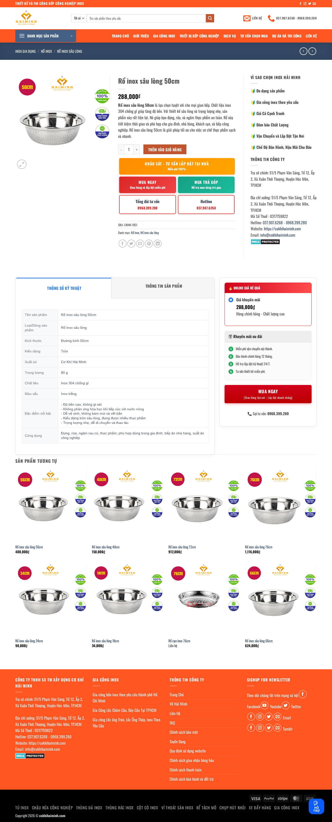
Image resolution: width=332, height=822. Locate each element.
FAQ (172, 723)
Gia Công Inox (164, 35)
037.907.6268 (273, 222)
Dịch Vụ (230, 35)
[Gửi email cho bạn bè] (140, 244)
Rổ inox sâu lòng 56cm (29, 547)
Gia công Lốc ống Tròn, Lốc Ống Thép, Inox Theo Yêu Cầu (126, 723)
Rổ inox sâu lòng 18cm (105, 641)
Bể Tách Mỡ (206, 808)
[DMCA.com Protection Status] (265, 241)
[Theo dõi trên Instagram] (305, 4)
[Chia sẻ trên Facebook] (123, 244)
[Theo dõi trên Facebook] (300, 4)
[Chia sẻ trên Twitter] (131, 244)
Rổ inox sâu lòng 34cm (29, 641)
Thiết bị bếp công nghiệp (199, 35)
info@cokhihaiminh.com (277, 235)
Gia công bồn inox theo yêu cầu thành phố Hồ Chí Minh (125, 698)
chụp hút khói (232, 808)
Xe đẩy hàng (260, 808)
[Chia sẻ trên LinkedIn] (158, 244)
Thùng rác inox (119, 808)
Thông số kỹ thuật (64, 288)
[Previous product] (312, 51)
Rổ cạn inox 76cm (179, 641)
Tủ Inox (22, 808)
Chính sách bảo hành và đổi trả (192, 779)
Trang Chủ (120, 35)
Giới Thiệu (141, 35)
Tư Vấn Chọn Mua (254, 35)
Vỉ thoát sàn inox (177, 808)
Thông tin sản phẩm (164, 286)
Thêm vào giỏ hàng (165, 149)
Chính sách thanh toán (185, 770)
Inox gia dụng (25, 51)
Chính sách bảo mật (184, 732)
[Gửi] (210, 18)
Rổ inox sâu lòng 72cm (182, 547)
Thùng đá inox (89, 808)
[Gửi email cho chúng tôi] (314, 4)
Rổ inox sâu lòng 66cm (259, 641)
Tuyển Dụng (178, 741)
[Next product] (303, 51)
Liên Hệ (311, 35)
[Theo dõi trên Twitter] (309, 4)
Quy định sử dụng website (188, 751)
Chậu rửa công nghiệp (52, 808)
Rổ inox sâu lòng (69, 51)
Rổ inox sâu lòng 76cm (258, 547)
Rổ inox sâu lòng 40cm (106, 547)
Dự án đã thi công (286, 35)
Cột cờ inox (147, 808)
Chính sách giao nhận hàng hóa (192, 760)
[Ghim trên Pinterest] (149, 244)
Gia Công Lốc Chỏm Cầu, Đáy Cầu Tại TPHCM (125, 710)
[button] (45, 36)
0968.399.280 (296, 222)
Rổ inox (46, 51)
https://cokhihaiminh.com (282, 229)
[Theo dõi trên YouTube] (265, 705)
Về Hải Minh (178, 704)
